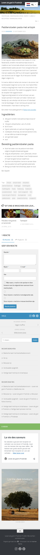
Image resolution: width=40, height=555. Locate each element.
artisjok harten (17, 182)
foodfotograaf (26, 186)
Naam (6, 267)
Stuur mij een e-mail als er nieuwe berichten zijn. (19, 301)
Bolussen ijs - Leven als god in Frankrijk (16, 394)
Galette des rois (19, 389)
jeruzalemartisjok (7, 192)
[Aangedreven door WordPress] (18, 541)
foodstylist (28, 189)
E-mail (23, 267)
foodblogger (17, 186)
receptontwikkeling (22, 198)
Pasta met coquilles (29, 110)
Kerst (26, 16)
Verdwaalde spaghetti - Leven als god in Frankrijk (20, 399)
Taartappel (23, 221)
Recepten (5, 19)
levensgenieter (22, 195)
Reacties (9, 240)
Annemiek (9, 31)
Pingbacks (21, 240)
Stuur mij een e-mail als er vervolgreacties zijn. (18, 295)
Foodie (13, 189)
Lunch (32, 16)
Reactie (6, 252)
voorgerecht (32, 198)
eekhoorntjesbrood (7, 186)
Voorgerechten (16, 19)
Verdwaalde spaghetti (11, 368)
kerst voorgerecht (23, 192)
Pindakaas (14, 417)
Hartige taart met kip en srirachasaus (16, 373)
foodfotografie (6, 189)
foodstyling (20, 189)
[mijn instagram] (30, 316)
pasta (13, 198)
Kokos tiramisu (6, 402)
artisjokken (26, 182)
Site (5, 274)
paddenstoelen (6, 198)
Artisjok (9, 182)
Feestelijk (5, 16)
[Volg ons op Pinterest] (37, 316)
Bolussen (35, 394)
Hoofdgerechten (16, 16)
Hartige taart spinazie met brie (21, 409)
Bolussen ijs (7, 363)
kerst (15, 192)
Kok (31, 192)
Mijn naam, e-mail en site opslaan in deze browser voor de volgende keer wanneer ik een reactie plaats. (18, 285)
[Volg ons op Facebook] (33, 316)
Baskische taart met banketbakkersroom (17, 353)
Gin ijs (5, 358)
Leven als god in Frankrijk (11, 2)
